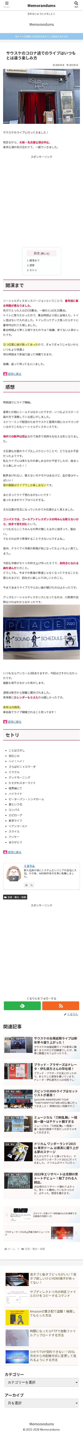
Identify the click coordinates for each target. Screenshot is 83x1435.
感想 (32, 265)
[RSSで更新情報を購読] (60, 1005)
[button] (74, 887)
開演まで (35, 260)
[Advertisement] (41, 201)
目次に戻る (14, 374)
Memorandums (41, 5)
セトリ (33, 270)
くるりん (29, 866)
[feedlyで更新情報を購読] (22, 1005)
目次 (37, 253)
